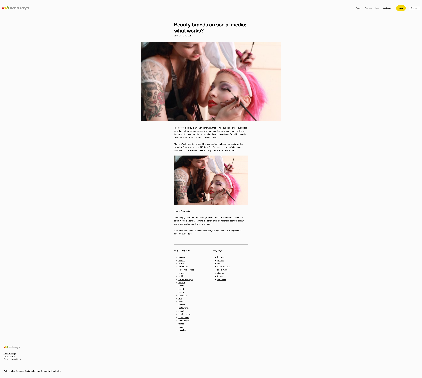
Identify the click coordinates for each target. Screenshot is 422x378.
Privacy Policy (9, 356)
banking (182, 257)
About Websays (10, 353)
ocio (180, 298)
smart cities (183, 317)
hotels (181, 289)
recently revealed (195, 144)
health (181, 285)
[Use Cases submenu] (392, 8)
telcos (181, 324)
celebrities (183, 266)
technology (183, 320)
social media (222, 270)
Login (401, 8)
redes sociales (223, 266)
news (219, 263)
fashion (181, 276)
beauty (181, 260)
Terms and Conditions (12, 359)
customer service (186, 270)
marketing (182, 295)
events (181, 273)
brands (181, 263)
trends (220, 276)
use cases (221, 279)
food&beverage (185, 279)
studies (220, 273)
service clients (184, 314)
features (221, 257)
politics (181, 305)
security (182, 311)
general (181, 282)
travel (181, 327)
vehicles (182, 330)
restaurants (183, 308)
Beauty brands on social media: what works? (210, 27)
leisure (181, 292)
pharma (181, 301)
